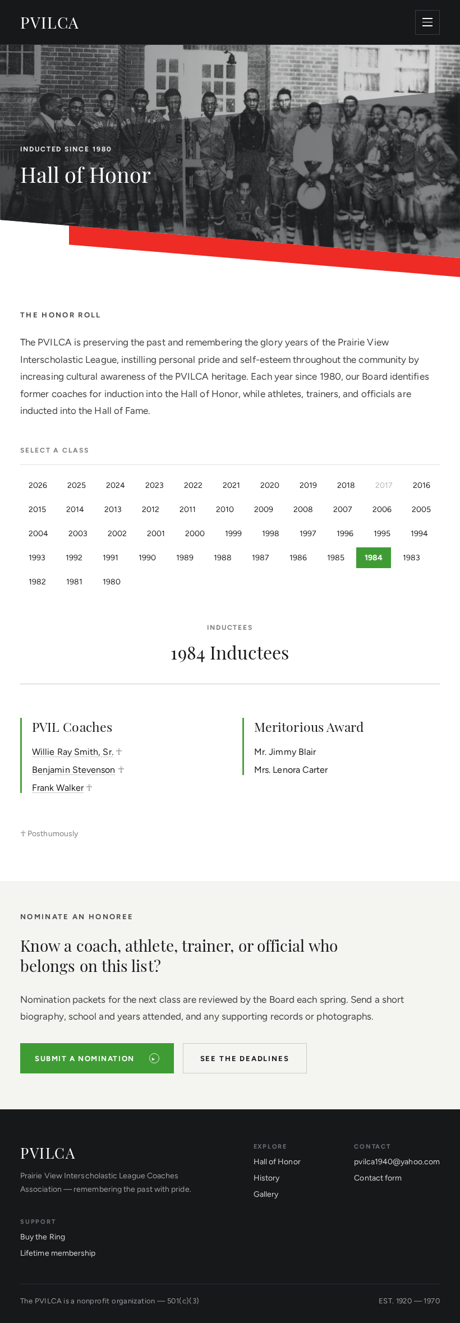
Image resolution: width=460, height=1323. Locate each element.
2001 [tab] (156, 533)
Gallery (266, 1194)
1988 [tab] (223, 558)
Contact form (378, 1178)
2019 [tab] (308, 485)
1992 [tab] (74, 558)
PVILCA (50, 22)
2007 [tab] (342, 509)
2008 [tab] (303, 509)
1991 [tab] (110, 558)
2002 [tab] (117, 533)
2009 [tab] (263, 509)
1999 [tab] (233, 533)
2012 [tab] (150, 509)
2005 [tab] (421, 509)
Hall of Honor (277, 1162)
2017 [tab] (384, 485)
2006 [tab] (382, 509)
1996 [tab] (345, 533)
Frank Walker (58, 787)
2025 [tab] (76, 485)
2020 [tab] (269, 485)
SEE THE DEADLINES (244, 1058)
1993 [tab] (37, 558)
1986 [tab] (298, 558)
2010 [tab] (225, 509)
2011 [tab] (188, 509)
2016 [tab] (421, 485)
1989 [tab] (185, 558)
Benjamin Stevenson (73, 769)
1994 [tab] (419, 533)
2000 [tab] (195, 533)
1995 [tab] (382, 533)
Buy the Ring (42, 1237)
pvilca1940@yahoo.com (397, 1162)
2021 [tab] (231, 485)
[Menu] (427, 22)
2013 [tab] (113, 509)
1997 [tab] (308, 533)
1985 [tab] (335, 558)
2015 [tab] (37, 509)
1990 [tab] (147, 558)
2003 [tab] (78, 533)
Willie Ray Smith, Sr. (72, 751)
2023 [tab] (154, 485)
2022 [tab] (193, 485)
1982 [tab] (37, 582)
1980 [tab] (112, 582)
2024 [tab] (115, 485)
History (267, 1178)
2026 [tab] (38, 485)
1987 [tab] (260, 558)
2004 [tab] (38, 533)
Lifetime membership (58, 1253)
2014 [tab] (75, 509)
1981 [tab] (74, 582)
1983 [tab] (411, 558)
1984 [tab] (374, 558)
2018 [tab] (346, 485)
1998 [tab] (270, 533)
